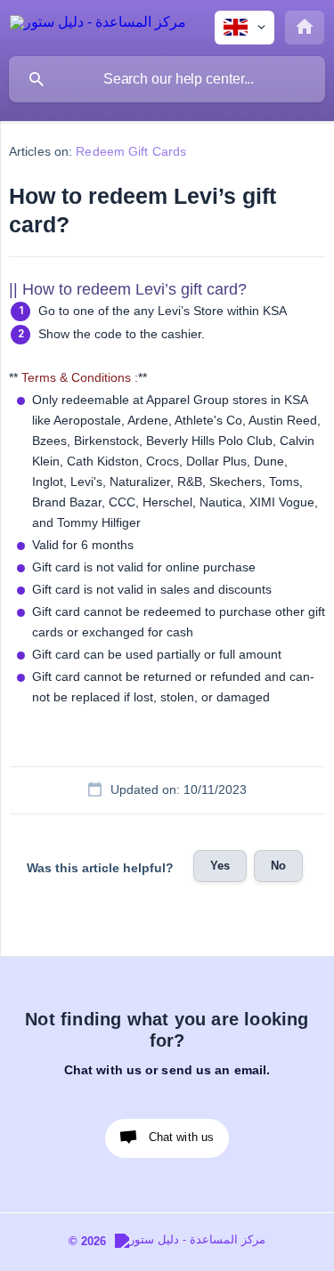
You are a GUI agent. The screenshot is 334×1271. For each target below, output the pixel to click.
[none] (98, 25)
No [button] (278, 865)
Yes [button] (220, 865)
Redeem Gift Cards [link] (131, 151)
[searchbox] (167, 79)
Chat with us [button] (182, 1137)
